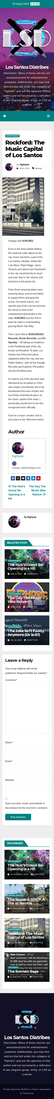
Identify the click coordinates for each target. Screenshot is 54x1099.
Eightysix (24, 164)
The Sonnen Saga (23, 971)
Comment (11, 680)
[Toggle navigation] (48, 116)
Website (9, 780)
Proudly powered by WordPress (17, 1089)
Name (9, 742)
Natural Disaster (15, 895)
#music (38, 168)
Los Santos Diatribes (27, 67)
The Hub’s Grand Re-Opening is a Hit (26, 567)
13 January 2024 (19, 874)
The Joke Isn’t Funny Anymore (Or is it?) (26, 633)
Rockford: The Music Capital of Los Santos (26, 935)
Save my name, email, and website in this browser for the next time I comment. (26, 805)
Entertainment (12, 136)
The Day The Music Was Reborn (37, 490)
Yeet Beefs (13, 967)
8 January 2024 (19, 943)
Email (9, 761)
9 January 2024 (19, 909)
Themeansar (28, 1093)
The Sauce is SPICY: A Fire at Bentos (26, 901)
